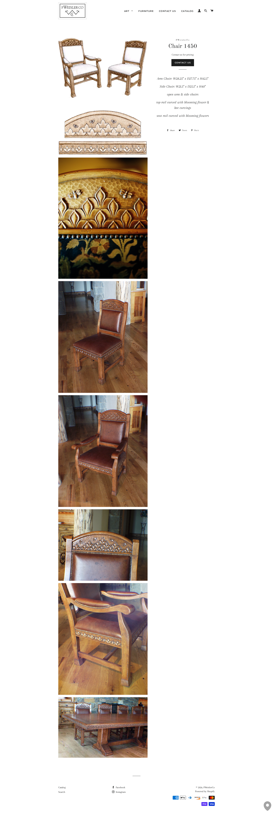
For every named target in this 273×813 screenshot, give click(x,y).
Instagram (120, 792)
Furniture (146, 11)
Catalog (187, 11)
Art (127, 11)
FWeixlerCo (209, 787)
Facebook (120, 787)
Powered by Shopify (205, 791)
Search (61, 792)
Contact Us (167, 11)
